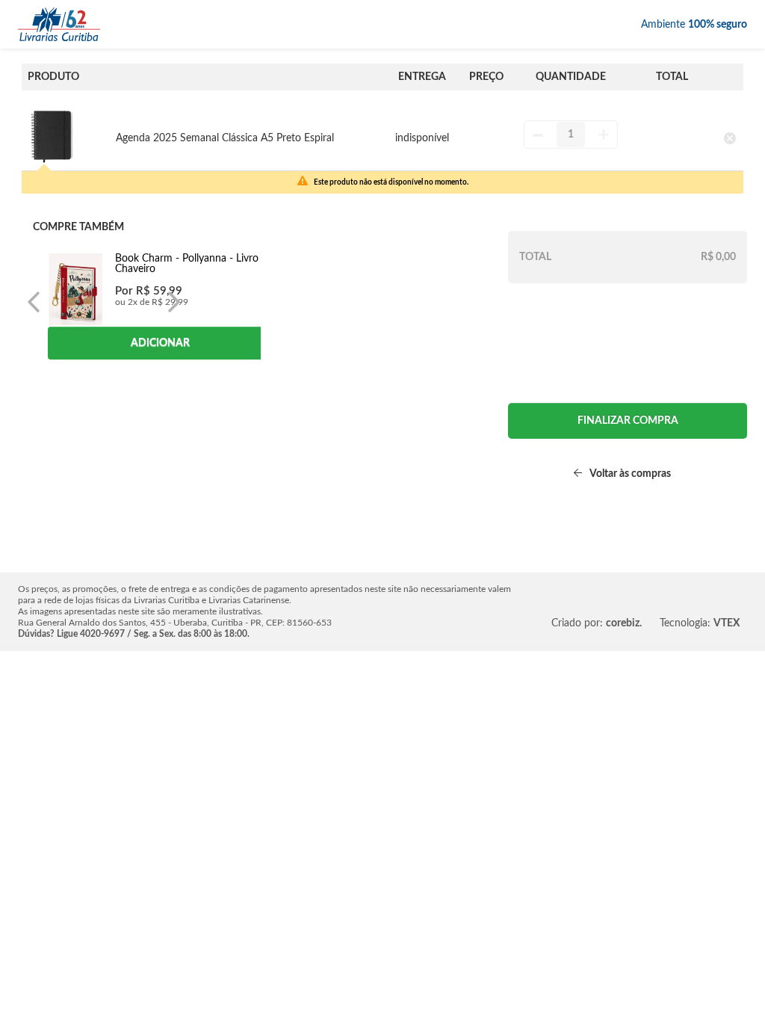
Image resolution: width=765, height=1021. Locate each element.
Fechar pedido (627, 421)
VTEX (726, 623)
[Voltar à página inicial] (59, 24)
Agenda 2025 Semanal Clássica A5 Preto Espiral (225, 138)
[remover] (729, 137)
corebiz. (624, 623)
